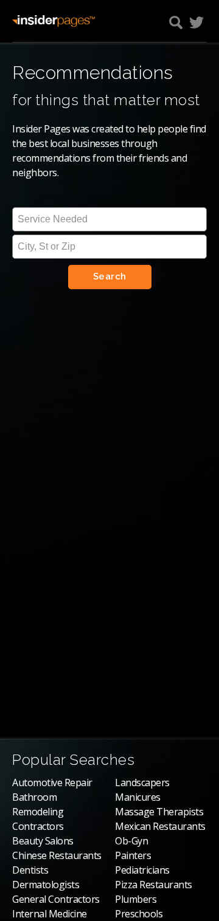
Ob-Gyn (131, 840)
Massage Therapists (159, 811)
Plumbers (135, 899)
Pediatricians (142, 870)
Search (110, 276)
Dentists (30, 870)
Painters (133, 855)
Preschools (138, 913)
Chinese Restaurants (57, 855)
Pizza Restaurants (153, 884)
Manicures (138, 797)
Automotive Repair (52, 782)
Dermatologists (45, 884)
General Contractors (56, 899)
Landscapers (142, 782)
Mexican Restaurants (160, 826)
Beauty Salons (43, 840)
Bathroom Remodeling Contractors (38, 811)
